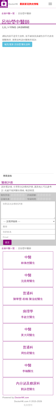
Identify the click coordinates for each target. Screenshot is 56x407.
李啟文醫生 (28, 317)
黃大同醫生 (28, 335)
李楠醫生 (28, 371)
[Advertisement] (28, 74)
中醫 (28, 257)
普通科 (28, 293)
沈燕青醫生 (28, 281)
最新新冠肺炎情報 (29, 4)
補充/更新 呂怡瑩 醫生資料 (17, 44)
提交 (7, 242)
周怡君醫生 (28, 353)
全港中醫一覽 (8, 13)
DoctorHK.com (22, 397)
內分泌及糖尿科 (28, 383)
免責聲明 (28, 405)
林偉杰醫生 (28, 263)
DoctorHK (13, 4)
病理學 (28, 311)
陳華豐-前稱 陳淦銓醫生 (28, 299)
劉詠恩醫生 (28, 389)
